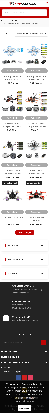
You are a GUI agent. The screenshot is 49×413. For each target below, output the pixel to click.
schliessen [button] (24, 408)
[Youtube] (24, 377)
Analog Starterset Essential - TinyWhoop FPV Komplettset (13, 79)
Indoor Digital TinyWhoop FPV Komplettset (36, 173)
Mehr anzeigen (25, 232)
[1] (43, 342)
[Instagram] (30, 377)
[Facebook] (18, 377)
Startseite (12, 245)
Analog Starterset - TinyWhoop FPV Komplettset (36, 79)
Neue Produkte (15, 259)
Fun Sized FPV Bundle (12, 217)
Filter (8, 33)
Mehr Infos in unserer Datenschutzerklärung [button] (24, 399)
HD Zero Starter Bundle (36, 219)
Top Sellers (13, 273)
